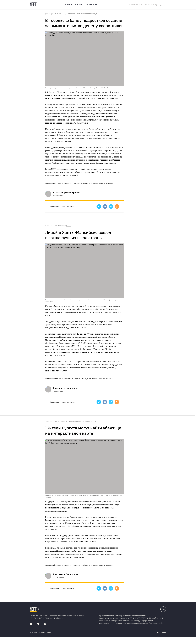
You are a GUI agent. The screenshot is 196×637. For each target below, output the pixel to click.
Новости (68, 5)
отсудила (105, 169)
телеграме (76, 183)
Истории (78, 5)
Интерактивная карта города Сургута (81, 421)
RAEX (68, 226)
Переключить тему (165, 5)
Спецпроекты (91, 5)
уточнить (87, 551)
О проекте (161, 632)
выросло (79, 361)
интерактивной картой (91, 501)
